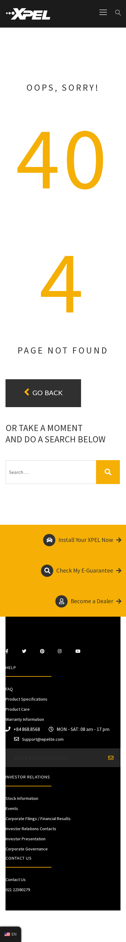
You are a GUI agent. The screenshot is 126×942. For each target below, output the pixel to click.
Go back (47, 393)
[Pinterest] (42, 651)
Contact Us (16, 879)
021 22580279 (18, 889)
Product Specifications (26, 699)
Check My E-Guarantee (84, 570)
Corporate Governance (27, 849)
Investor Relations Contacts (31, 828)
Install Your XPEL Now (85, 539)
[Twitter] (24, 651)
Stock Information (22, 798)
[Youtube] (78, 651)
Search (108, 472)
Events (12, 808)
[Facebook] (7, 651)
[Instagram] (60, 651)
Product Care (18, 709)
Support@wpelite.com (43, 739)
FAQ (9, 689)
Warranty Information (25, 719)
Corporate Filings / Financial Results (38, 818)
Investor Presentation (26, 839)
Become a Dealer (92, 601)
